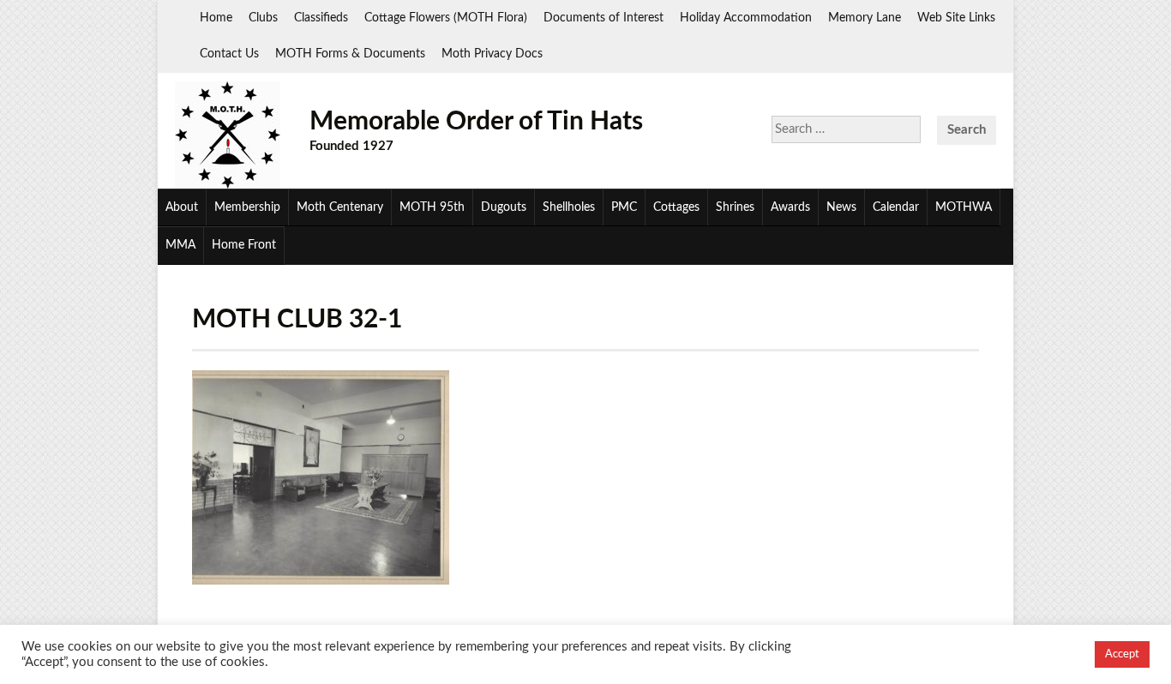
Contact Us (229, 54)
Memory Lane (864, 18)
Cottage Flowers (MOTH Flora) (445, 18)
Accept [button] (1122, 654)
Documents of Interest (603, 18)
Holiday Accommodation (746, 18)
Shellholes (569, 207)
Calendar (896, 207)
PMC (624, 207)
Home (216, 18)
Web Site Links (956, 18)
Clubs (263, 18)
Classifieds (321, 18)
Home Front (244, 245)
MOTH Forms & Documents (350, 54)
